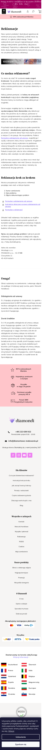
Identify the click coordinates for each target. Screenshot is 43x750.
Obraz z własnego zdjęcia (21, 568)
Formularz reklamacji (14, 210)
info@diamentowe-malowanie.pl (23, 441)
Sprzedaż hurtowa (21, 609)
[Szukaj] (33, 11)
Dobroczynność (21, 614)
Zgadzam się (20, 744)
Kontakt (21, 522)
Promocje (21, 578)
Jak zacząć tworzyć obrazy (21, 485)
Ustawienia (21, 737)
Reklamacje (21, 537)
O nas (21, 599)
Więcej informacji (20, 657)
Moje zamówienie (21, 551)
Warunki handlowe (21, 526)
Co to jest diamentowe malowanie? (21, 475)
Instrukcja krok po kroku (21, 480)
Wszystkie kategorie (21, 583)
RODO (21, 541)
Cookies (21, 546)
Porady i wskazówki (21, 490)
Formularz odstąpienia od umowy (18, 201)
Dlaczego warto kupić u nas (21, 500)
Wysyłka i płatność (21, 531)
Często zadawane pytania (21, 495)
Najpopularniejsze (21, 573)
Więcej (11, 731)
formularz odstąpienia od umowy (14, 138)
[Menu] (4, 11)
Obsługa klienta (8, 447)
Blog (21, 505)
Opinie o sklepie (21, 604)
